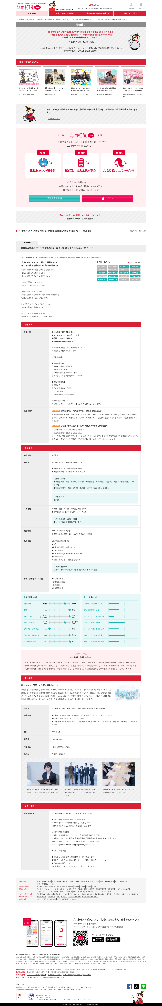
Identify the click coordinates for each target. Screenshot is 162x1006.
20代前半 (52, 899)
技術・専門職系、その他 (45, 884)
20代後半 (45, 899)
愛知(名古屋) (59, 972)
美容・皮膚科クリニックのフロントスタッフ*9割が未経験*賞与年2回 (133, 89)
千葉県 (64, 886)
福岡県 (76, 886)
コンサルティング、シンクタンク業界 (98, 892)
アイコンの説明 (135, 262)
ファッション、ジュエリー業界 (47, 892)
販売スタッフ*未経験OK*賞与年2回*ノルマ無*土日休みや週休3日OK (28, 89)
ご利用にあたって (21, 987)
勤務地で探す (20, 972)
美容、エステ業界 (66, 892)
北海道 (94, 886)
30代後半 (73, 899)
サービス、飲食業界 (122, 889)
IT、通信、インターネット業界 (47, 889)
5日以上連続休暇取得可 (90, 897)
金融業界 (99, 889)
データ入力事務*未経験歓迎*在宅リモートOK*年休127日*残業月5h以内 (107, 89)
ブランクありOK (74, 894)
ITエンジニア (108, 969)
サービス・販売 (53, 969)
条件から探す (20, 975)
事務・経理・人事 (78, 969)
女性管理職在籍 (98, 894)
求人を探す (32, 13)
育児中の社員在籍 (74, 897)
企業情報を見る (54, 119)
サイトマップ (86, 8)
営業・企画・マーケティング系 (62, 881)
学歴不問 (108, 894)
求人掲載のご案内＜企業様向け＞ (101, 8)
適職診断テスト (58, 977)
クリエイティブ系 (121, 881)
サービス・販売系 (81, 881)
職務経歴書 (48, 977)
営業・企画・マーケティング (37, 969)
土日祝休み (116, 894)
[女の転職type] (20, 989)
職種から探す (20, 969)
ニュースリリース (73, 987)
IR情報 (73, 989)
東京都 (39, 886)
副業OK (43, 975)
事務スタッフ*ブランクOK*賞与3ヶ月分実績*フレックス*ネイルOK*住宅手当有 (80, 89)
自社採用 (78, 989)
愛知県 (70, 886)
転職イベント (38, 977)
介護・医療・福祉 (121, 969)
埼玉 (43, 972)
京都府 (88, 886)
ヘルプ (78, 8)
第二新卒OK (41, 894)
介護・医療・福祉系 (107, 881)
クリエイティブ (65, 969)
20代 (38, 899)
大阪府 (45, 886)
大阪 (52, 972)
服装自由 (125, 894)
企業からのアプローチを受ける (97, 13)
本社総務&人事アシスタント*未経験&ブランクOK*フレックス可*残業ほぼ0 (55, 89)
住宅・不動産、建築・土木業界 (83, 889)
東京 (28, 972)
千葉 (47, 972)
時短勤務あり (133, 894)
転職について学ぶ (130, 13)
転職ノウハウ (20, 977)
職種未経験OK (87, 894)
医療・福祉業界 (108, 889)
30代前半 (65, 899)
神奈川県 (52, 886)
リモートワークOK (33, 975)
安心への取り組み (33, 987)
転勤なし (50, 894)
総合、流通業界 (78, 892)
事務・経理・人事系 (44, 881)
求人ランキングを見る (65, 13)
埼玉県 (58, 886)
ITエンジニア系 (93, 881)
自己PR (29, 977)
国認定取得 (87, 975)
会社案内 (66, 989)
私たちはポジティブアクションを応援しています (78, 999)
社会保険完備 (41, 897)
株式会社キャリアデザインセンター (36, 989)
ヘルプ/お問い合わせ (85, 987)
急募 (58, 897)
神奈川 (33, 972)
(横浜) (38, 972)
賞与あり (64, 897)
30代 (58, 899)
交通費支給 (51, 897)
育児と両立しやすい (61, 894)
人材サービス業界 (65, 889)
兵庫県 (82, 886)
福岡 (66, 972)
